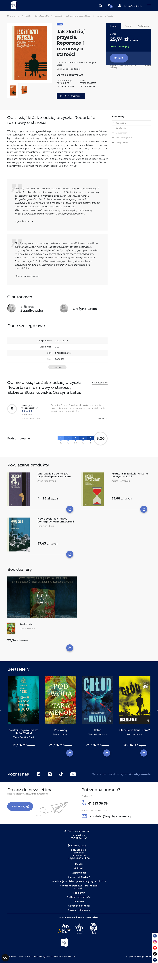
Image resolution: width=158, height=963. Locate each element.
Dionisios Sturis (45, 526)
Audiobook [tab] (143, 26)
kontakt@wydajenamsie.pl (111, 816)
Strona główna (14, 16)
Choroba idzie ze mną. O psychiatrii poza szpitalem (54, 475)
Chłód (97, 730)
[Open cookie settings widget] (5, 957)
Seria (60, 24)
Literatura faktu (42, 16)
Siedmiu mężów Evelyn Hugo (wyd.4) (23, 731)
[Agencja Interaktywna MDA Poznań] (148, 956)
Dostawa (79, 901)
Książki (28, 16)
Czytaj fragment (72, 96)
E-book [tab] (113, 26)
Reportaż (58, 16)
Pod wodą (26, 624)
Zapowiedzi (79, 872)
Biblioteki (79, 868)
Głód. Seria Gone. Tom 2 (134, 730)
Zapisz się (18, 806)
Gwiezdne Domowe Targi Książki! (79, 885)
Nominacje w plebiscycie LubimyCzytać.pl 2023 (79, 881)
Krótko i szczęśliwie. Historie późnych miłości (130, 475)
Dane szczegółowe (124, 138)
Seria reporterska (72, 69)
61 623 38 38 (97, 803)
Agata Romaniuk (121, 481)
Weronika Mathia (97, 734)
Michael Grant (134, 734)
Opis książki (121, 128)
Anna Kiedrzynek (46, 481)
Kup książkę (121, 123)
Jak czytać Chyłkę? (79, 877)
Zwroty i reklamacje (79, 910)
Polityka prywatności (79, 897)
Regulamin (79, 892)
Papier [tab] (128, 26)
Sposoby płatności (79, 905)
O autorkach (121, 133)
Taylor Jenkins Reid (23, 737)
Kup (120, 58)
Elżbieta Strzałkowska (76, 62)
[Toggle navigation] (100, 5)
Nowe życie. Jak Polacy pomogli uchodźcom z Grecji (55, 520)
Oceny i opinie (122, 142)
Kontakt (79, 888)
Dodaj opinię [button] (101, 382)
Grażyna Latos (85, 309)
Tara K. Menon (27, 628)
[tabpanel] (23, 714)
